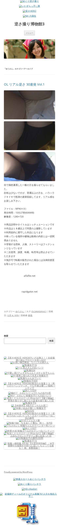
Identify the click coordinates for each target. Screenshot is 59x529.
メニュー (29, 33)
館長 (30, 315)
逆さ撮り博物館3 (29, 23)
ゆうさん (20, 311)
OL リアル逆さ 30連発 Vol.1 (24, 84)
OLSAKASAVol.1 (39, 311)
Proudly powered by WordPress (18, 472)
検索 (6, 335)
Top (55, 524)
